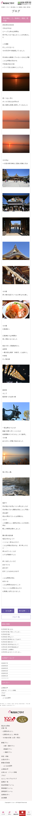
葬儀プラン (4, 742)
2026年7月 (4, 663)
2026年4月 (4, 671)
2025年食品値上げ (10, 647)
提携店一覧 (4, 782)
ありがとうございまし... (11, 652)
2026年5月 (4, 668)
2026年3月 (4, 673)
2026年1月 (4, 676)
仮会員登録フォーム (7, 785)
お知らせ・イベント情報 (8, 690)
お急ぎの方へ (5, 759)
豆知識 (3, 695)
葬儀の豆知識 (5, 762)
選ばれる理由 (5, 726)
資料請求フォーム (7, 791)
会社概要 (4, 797)
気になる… (7, 629)
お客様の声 (4, 688)
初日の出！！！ (9, 642)
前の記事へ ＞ (24, 611)
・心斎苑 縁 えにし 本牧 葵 (9, 734)
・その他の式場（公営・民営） (11, 737)
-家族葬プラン (7, 749)
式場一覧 (4, 728)
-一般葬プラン (7, 752)
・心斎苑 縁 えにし (7, 731)
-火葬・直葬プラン (9, 746)
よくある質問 (7, 698)
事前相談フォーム (7, 788)
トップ (3, 814)
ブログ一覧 (16, 617)
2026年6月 (4, 665)
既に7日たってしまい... (11, 632)
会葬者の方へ (5, 794)
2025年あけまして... (10, 644)
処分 (5, 634)
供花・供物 (4, 756)
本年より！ (7, 637)
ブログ (3, 693)
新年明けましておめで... (11, 639)
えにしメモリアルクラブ (9, 778)
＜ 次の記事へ (8, 611)
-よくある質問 (7, 766)
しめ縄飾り (7, 649)
